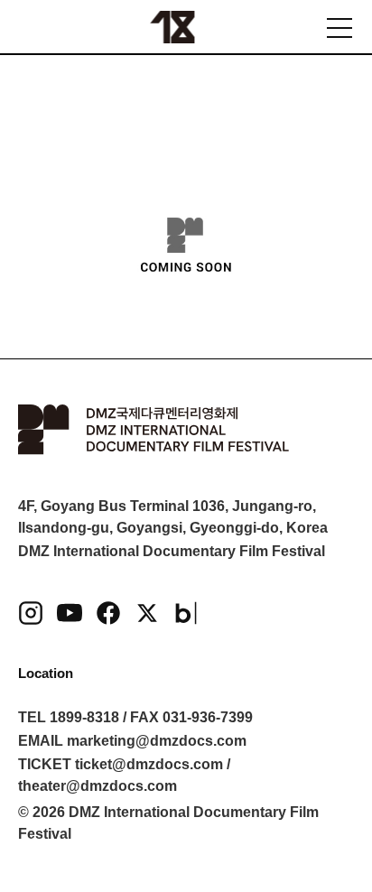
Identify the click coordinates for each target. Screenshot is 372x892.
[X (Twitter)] (147, 613)
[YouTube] (69, 613)
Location (45, 673)
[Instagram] (30, 613)
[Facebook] (108, 613)
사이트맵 (339, 28)
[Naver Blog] (186, 613)
